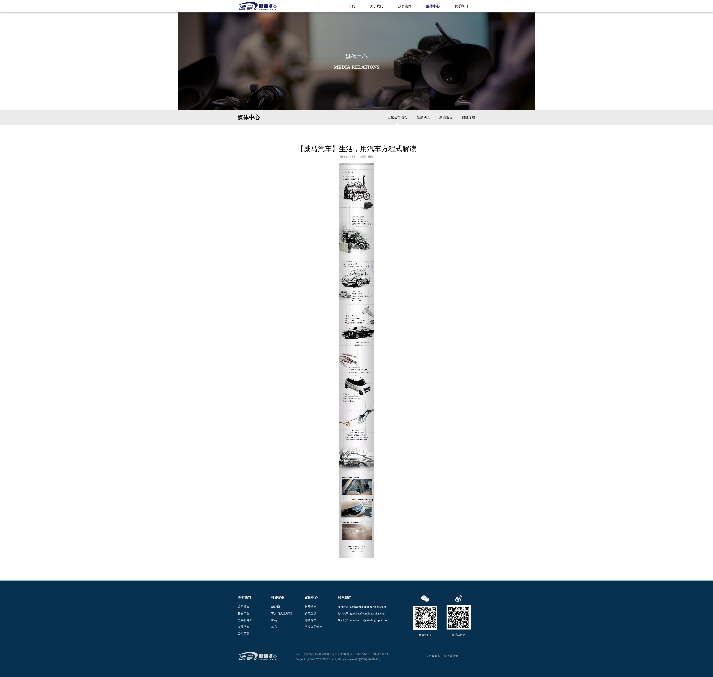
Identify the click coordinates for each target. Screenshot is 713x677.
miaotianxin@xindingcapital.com (369, 620)
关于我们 (376, 6)
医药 (274, 620)
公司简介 (244, 606)
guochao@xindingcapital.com (367, 613)
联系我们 (461, 6)
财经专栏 (468, 117)
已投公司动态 (397, 117)
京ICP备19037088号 (369, 659)
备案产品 (244, 613)
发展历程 (244, 626)
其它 (274, 626)
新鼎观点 (446, 117)
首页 (351, 6)
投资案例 (404, 6)
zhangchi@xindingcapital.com (368, 606)
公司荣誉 (244, 633)
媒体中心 (433, 6)
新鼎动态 (423, 117)
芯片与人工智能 (281, 613)
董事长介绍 (245, 620)
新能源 (275, 606)
